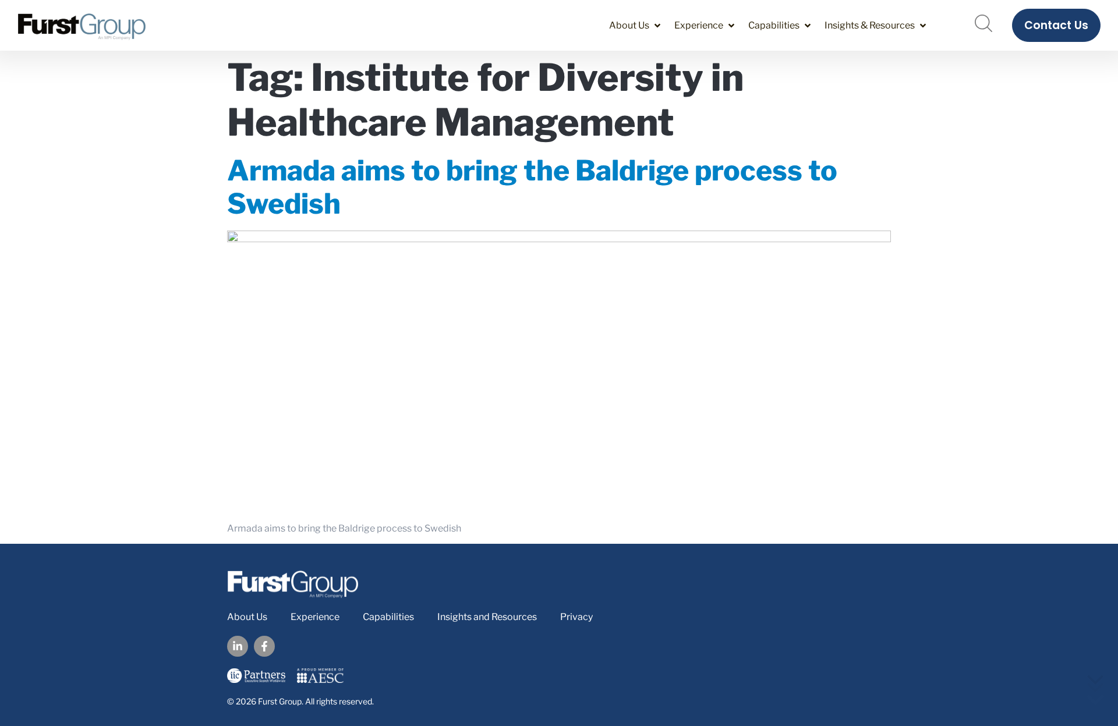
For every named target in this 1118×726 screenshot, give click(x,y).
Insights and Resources (487, 616)
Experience (315, 616)
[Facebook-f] (264, 646)
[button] (635, 25)
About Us (247, 616)
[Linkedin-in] (237, 646)
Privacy (576, 616)
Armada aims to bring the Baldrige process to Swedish (532, 187)
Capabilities (388, 616)
